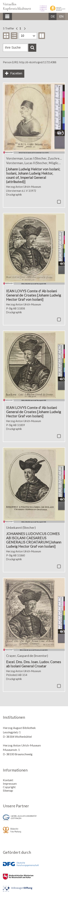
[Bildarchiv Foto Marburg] (34, 832)
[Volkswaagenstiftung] (34, 891)
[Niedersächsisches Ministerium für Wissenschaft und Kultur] (34, 879)
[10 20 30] (28, 35)
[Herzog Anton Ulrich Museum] (56, 10)
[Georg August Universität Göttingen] (34, 820)
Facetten (16, 73)
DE (53, 16)
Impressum (10, 783)
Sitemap (8, 790)
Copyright (9, 787)
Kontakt (8, 780)
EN (61, 16)
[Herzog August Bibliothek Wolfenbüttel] (42, 10)
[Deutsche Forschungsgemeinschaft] (34, 867)
